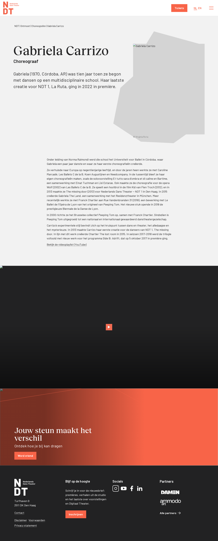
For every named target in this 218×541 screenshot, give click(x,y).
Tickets (179, 8)
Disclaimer (20, 520)
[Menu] (211, 7)
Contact (19, 512)
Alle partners (168, 513)
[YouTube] (123, 488)
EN (199, 8)
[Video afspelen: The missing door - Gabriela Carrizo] (109, 327)
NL (195, 8)
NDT (16, 25)
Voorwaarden (37, 520)
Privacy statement (25, 525)
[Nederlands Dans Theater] (11, 8)
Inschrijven (76, 514)
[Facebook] (131, 488)
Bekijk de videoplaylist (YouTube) (66, 244)
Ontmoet (25, 25)
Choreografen (38, 25)
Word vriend (25, 455)
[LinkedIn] (139, 488)
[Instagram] (116, 488)
